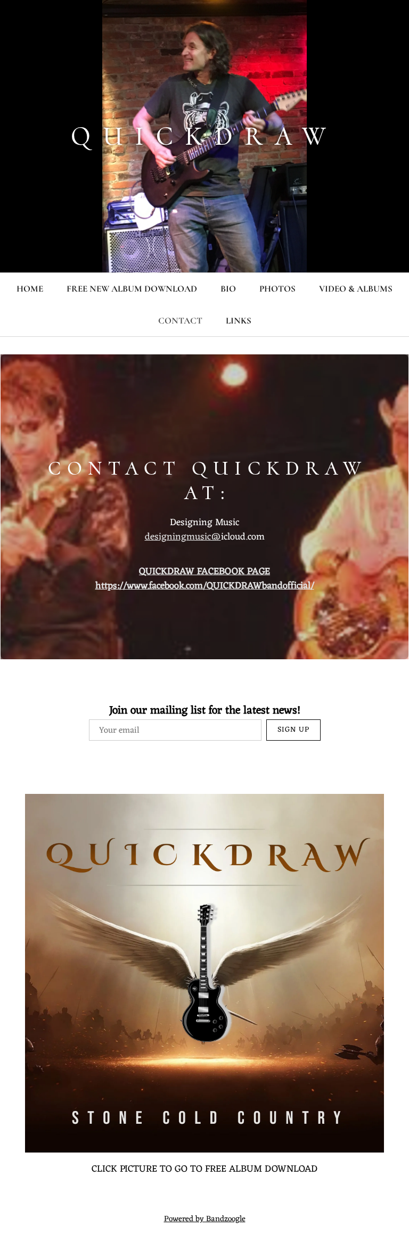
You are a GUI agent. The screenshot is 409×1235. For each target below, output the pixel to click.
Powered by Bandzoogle (205, 1219)
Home (30, 288)
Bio (228, 288)
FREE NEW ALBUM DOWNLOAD (132, 288)
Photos (277, 288)
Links (238, 320)
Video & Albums (355, 288)
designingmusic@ (183, 536)
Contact (180, 320)
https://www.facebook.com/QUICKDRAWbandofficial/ (204, 585)
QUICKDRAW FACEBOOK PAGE (204, 571)
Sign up (293, 729)
